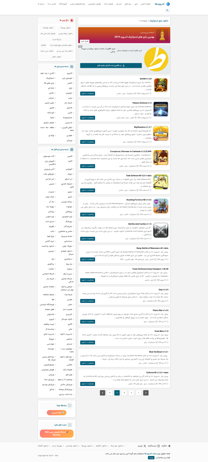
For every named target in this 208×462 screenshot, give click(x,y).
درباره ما (41, 4)
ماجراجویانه (67, 117)
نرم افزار (128, 4)
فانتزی (69, 107)
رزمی (70, 97)
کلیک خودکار (67, 319)
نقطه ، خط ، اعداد (47, 127)
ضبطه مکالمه (48, 294)
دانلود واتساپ (72, 445)
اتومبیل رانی (67, 78)
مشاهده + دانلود (87, 93)
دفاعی (119, 93)
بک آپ (51, 201)
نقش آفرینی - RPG (127, 259)
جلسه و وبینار (66, 236)
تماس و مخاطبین (65, 231)
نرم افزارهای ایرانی (77, 4)
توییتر (140, 445)
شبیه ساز (68, 102)
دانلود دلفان (56, 56)
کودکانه (50, 112)
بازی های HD (139, 259)
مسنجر (119, 4)
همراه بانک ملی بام (48, 33)
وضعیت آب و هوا (65, 379)
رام (53, 259)
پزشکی (51, 211)
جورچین (69, 93)
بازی (136, 4)
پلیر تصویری (67, 216)
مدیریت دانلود (66, 334)
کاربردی (69, 314)
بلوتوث (69, 206)
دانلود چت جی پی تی (65, 51)
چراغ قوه (50, 236)
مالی (70, 329)
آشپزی (69, 73)
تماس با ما (52, 4)
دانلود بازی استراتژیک (158, 20)
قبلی (146, 392)
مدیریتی (68, 122)
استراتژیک (130, 93)
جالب (52, 231)
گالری (70, 324)
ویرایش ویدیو (48, 384)
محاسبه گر (50, 329)
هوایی (69, 135)
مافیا (52, 117)
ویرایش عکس (66, 384)
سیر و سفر (67, 273)
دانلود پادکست (48, 246)
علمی (70, 304)
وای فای (69, 374)
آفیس (69, 156)
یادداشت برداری (65, 394)
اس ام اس (50, 179)
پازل (70, 88)
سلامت (51, 268)
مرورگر (51, 339)
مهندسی (50, 344)
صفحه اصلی (146, 4)
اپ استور (68, 179)
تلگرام (43, 45)
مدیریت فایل (49, 334)
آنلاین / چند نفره (47, 73)
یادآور (51, 389)
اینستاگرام (152, 445)
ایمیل (70, 191)
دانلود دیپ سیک (47, 51)
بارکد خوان (50, 196)
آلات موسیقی (48, 156)
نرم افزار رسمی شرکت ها (49, 358)
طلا (53, 299)
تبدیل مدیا (50, 221)
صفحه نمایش (48, 286)
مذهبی (69, 339)
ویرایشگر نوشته (65, 389)
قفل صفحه (49, 309)
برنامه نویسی (66, 201)
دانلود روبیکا (66, 27)
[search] (167, 10)
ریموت (69, 268)
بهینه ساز (50, 206)
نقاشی (69, 364)
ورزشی (69, 140)
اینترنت (51, 191)
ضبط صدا (68, 294)
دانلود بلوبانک (48, 27)
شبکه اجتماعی (48, 273)
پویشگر (69, 221)
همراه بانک (108, 4)
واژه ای (51, 135)
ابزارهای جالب (48, 174)
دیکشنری (68, 259)
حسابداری (68, 241)
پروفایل (69, 211)
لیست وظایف (49, 324)
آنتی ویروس (49, 169)
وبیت (151, 457)
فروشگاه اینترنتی (47, 304)
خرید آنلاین (49, 241)
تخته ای (51, 88)
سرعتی (51, 97)
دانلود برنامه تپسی (65, 33)
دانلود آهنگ (43, 445)
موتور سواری (49, 122)
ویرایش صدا (49, 379)
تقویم (51, 226)
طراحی (69, 299)
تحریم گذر (68, 226)
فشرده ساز (67, 309)
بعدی (102, 392)
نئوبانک (51, 348)
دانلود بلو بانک (116, 445)
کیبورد (51, 319)
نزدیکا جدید (56, 39)
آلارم (70, 161)
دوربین (51, 251)
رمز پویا (69, 264)
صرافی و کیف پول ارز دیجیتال (67, 288)
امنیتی (51, 184)
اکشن (132, 117)
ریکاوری (51, 264)
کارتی (70, 112)
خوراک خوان (67, 246)
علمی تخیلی (120, 117)
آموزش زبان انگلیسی (50, 163)
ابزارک (70, 174)
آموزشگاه (63, 4)
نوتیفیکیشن (49, 364)
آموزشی (69, 169)
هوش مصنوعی (94, 4)
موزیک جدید (57, 445)
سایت (154, 453)
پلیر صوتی (50, 216)
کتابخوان (50, 314)
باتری (70, 196)
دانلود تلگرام (101, 445)
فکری (121, 166)
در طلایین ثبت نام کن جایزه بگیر (109, 65)
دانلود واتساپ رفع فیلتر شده (61, 45)
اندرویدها (159, 4)
